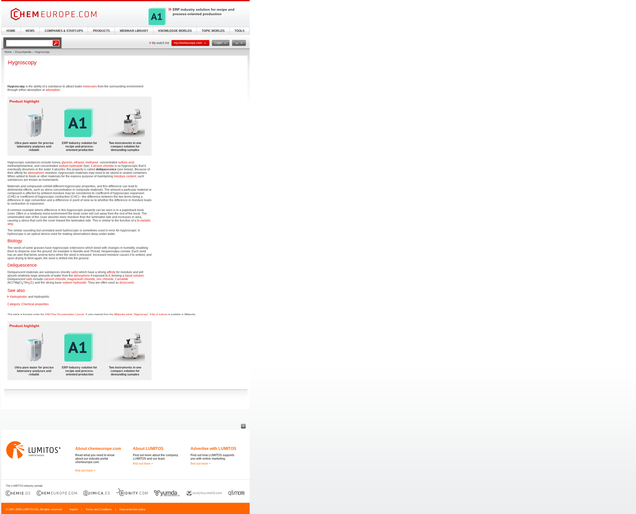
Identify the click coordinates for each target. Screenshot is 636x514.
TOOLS (239, 31)
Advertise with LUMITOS (213, 448)
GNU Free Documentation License (64, 314)
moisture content (125, 176)
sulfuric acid (126, 162)
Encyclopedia (23, 51)
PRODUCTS (101, 31)
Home (8, 51)
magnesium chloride (81, 279)
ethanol (79, 162)
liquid (128, 275)
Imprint (74, 509)
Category (13, 304)
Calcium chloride (102, 166)
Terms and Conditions (98, 509)
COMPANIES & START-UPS (64, 31)
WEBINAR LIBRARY (134, 31)
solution (138, 275)
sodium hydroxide (71, 166)
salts (74, 272)
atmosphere (82, 275)
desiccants (126, 282)
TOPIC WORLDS (213, 31)
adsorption (53, 90)
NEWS (30, 31)
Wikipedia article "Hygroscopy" (131, 314)
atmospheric (36, 173)
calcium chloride (55, 279)
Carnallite (121, 279)
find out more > (85, 470)
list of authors (159, 314)
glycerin (67, 162)
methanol (91, 162)
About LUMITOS (148, 448)
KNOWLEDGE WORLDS (175, 31)
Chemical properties (35, 304)
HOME (10, 31)
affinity (111, 272)
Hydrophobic (18, 296)
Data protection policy (132, 509)
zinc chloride (105, 279)
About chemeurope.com (98, 448)
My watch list (160, 43)
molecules (90, 86)
